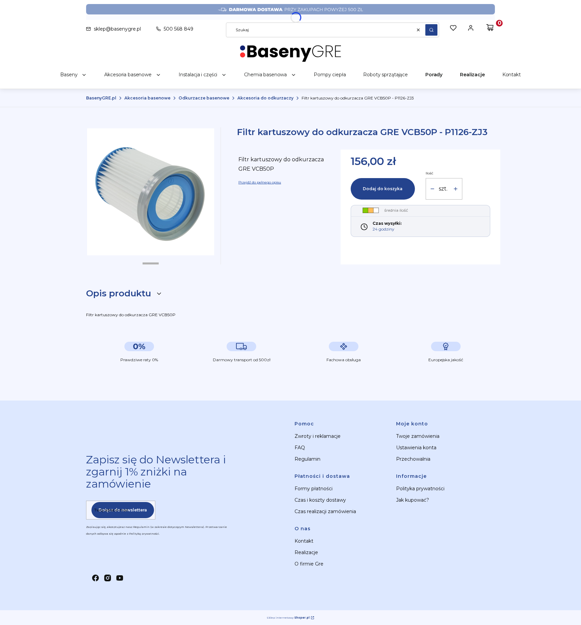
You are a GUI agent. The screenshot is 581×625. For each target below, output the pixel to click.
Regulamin (307, 459)
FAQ (300, 448)
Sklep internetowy (288, 617)
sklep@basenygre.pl (117, 29)
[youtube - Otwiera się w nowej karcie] (120, 578)
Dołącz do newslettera (123, 509)
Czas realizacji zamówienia (325, 511)
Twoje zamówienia (417, 436)
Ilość (429, 173)
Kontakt (304, 541)
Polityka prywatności (420, 489)
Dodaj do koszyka (382, 188)
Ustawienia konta (416, 448)
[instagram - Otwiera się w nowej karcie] (108, 578)
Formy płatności (314, 489)
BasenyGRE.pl (101, 97)
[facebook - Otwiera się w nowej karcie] (95, 578)
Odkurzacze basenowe (204, 97)
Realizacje (306, 552)
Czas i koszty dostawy (320, 500)
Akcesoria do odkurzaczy (265, 97)
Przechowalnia (413, 459)
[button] (431, 30)
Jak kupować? (412, 500)
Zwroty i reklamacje (318, 436)
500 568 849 (178, 29)
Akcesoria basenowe (147, 97)
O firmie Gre (309, 564)
